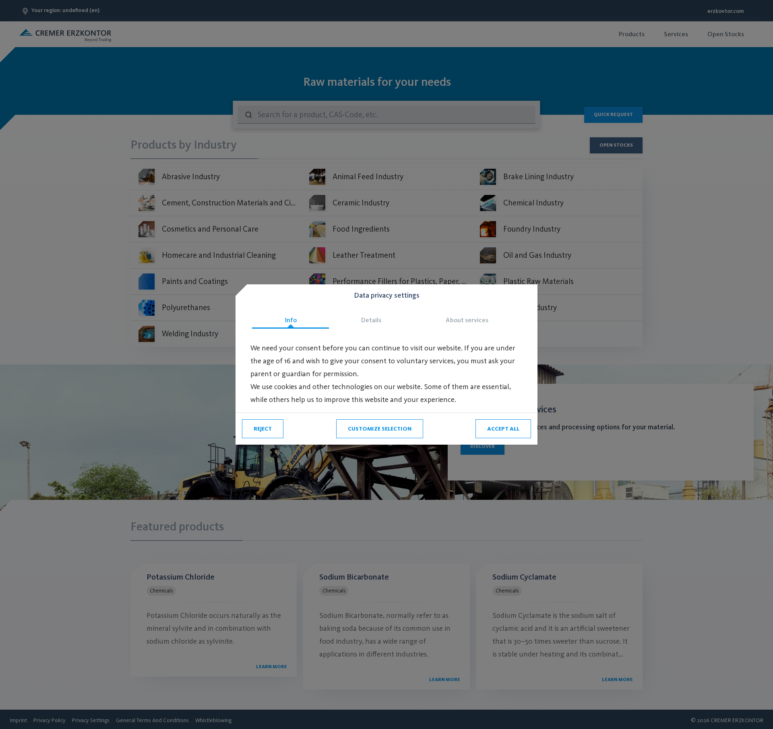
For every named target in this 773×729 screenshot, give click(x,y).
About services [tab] (467, 320)
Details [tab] (371, 320)
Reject (263, 428)
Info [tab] (291, 320)
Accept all (503, 428)
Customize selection (379, 428)
